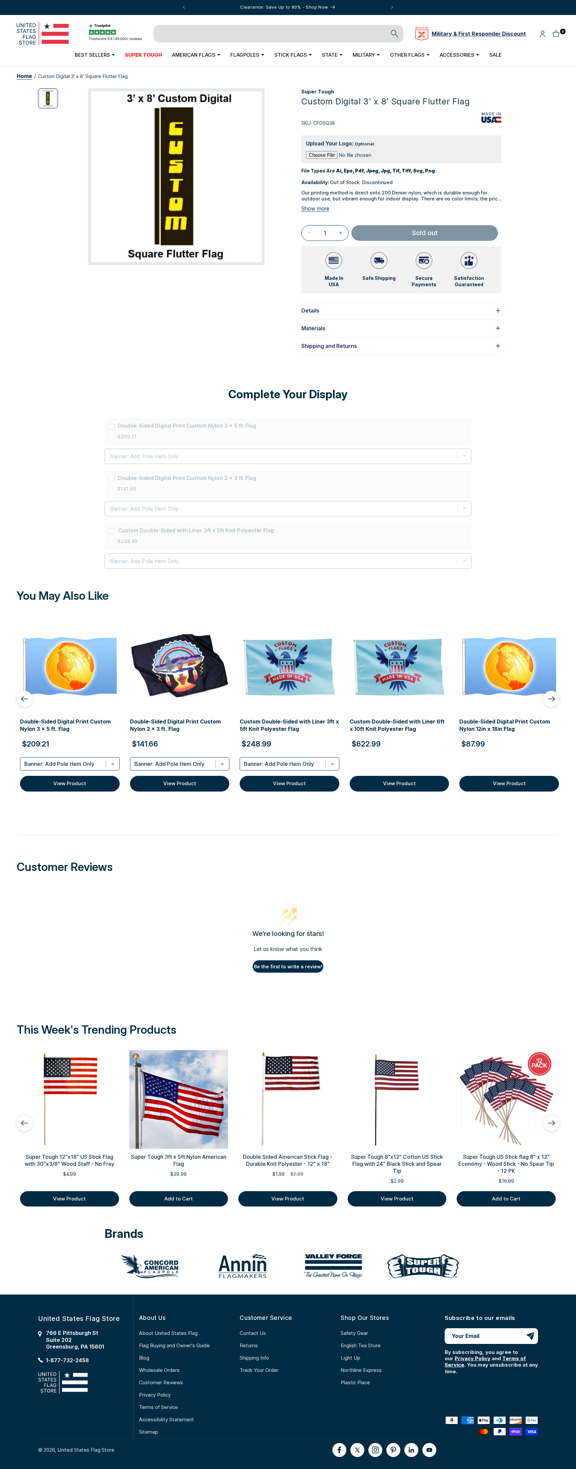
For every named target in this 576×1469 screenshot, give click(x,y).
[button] (95, 55)
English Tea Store (361, 1345)
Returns (249, 1345)
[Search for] (394, 33)
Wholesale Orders (159, 1370)
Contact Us (253, 1333)
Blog (144, 1358)
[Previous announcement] (184, 7)
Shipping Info (254, 1358)
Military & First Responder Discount (479, 33)
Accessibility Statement (166, 1419)
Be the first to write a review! (288, 966)
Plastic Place (355, 1382)
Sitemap (148, 1432)
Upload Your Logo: (340, 143)
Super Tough (317, 91)
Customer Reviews (161, 1382)
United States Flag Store (85, 1450)
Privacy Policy (155, 1395)
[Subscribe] (530, 1336)
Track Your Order (259, 1370)
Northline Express (361, 1370)
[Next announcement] (392, 7)
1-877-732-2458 (67, 1360)
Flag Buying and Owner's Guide (174, 1345)
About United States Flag (168, 1333)
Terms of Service (158, 1407)
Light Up (350, 1358)
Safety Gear (354, 1333)
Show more (315, 208)
